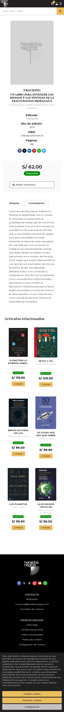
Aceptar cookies (32, 694)
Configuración (32, 707)
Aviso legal (32, 625)
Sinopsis (14, 203)
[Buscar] (60, 11)
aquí (23, 685)
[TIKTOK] (29, 583)
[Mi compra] (52, 3)
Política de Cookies (32, 639)
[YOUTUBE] (40, 583)
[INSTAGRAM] (34, 583)
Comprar (18, 384)
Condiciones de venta (32, 629)
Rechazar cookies (32, 700)
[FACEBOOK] (19, 583)
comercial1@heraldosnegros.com (32, 604)
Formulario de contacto (32, 609)
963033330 (32, 599)
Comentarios (36, 203)
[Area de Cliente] (57, 3)
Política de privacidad (32, 634)
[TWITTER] (24, 583)
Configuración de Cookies (32, 644)
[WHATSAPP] (45, 583)
